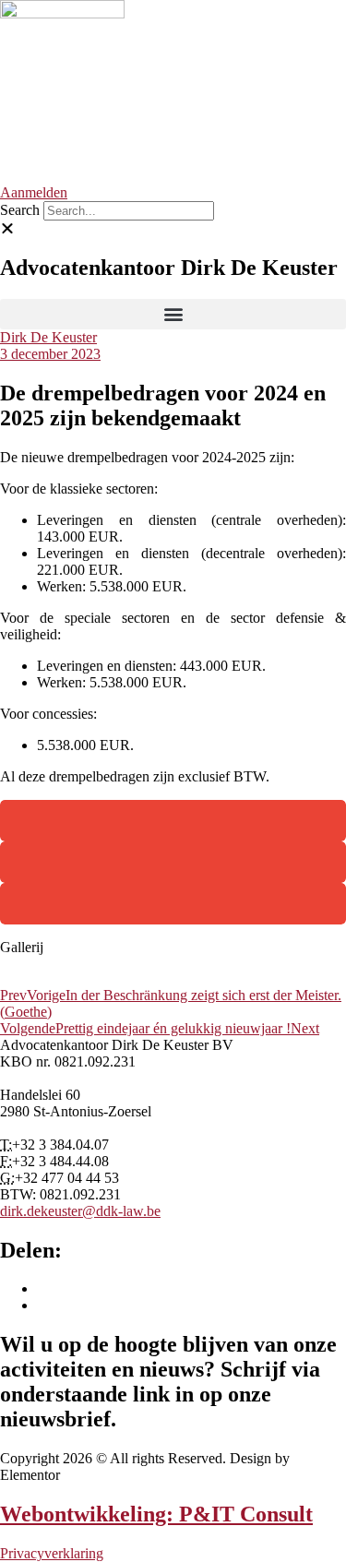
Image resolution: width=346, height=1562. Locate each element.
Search (20, 210)
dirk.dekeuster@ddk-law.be (80, 1211)
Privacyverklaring (51, 1553)
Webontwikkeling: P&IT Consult (156, 1514)
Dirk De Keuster (48, 337)
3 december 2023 (50, 354)
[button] (173, 229)
